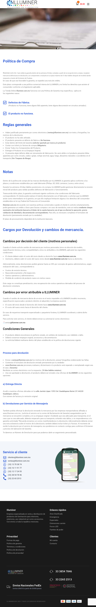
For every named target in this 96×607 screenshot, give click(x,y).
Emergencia (54, 517)
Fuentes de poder (56, 530)
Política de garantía (14, 543)
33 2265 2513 (63, 579)
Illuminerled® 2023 (13, 601)
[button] (6, 600)
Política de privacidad (15, 553)
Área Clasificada (56, 514)
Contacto (53, 543)
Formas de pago (13, 540)
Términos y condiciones (16, 547)
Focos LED (54, 526)
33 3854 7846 (63, 571)
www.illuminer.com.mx (67, 256)
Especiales (54, 520)
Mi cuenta (53, 540)
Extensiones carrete (57, 523)
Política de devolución (15, 550)
